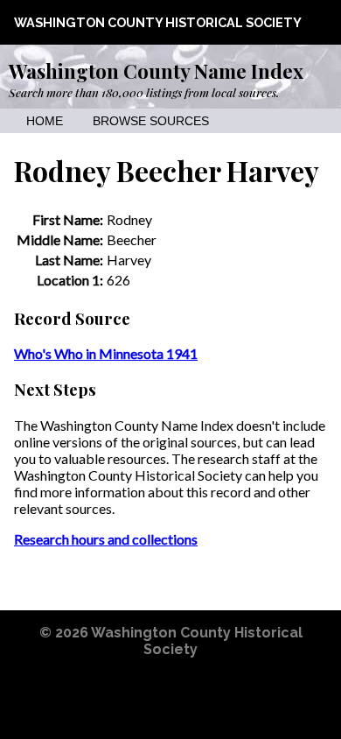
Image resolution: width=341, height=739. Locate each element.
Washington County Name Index (156, 71)
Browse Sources (151, 121)
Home (44, 121)
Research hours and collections (106, 539)
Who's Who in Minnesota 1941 (106, 353)
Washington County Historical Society (158, 22)
